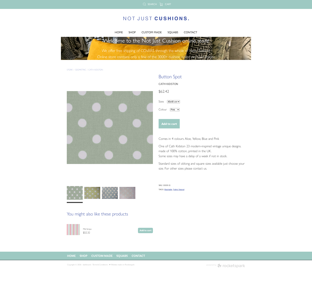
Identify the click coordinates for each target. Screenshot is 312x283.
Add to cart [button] (169, 124)
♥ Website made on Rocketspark (121, 265)
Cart (167, 4)
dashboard (87, 265)
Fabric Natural (178, 189)
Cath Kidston (95, 70)
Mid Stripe (87, 229)
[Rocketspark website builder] (225, 266)
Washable (168, 189)
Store (70, 70)
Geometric (80, 70)
